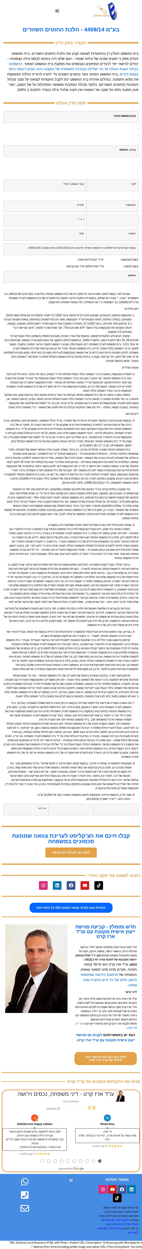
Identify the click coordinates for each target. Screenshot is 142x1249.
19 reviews (53, 1108)
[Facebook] (71, 885)
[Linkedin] (57, 885)
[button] (57, 11)
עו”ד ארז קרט (129, 998)
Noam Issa (107, 1124)
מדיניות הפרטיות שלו (118, 1224)
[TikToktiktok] (98, 885)
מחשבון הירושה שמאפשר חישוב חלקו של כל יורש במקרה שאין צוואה (108, 980)
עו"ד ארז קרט (118, 964)
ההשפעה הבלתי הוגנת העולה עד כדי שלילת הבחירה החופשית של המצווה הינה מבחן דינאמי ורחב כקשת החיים (74, 69)
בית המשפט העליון (125, 53)
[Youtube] (85, 885)
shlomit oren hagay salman (34, 1124)
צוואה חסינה (117, 1179)
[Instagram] (43, 885)
